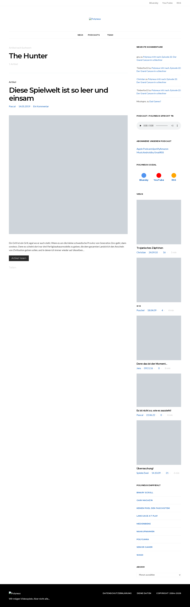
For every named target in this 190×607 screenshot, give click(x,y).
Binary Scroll (145, 492)
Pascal (12, 106)
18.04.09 (151, 310)
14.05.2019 (24, 106)
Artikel (12, 81)
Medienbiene (144, 523)
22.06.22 (150, 414)
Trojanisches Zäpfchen (150, 248)
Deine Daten (144, 593)
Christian (141, 79)
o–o (139, 305)
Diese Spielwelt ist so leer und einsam (58, 94)
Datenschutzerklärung (117, 593)
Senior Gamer (144, 547)
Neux (80, 35)
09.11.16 (148, 368)
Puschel (140, 310)
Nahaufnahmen (145, 531)
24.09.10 (153, 252)
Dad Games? (155, 101)
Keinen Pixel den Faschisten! (153, 508)
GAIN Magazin (145, 500)
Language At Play (147, 516)
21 (167, 472)
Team (110, 35)
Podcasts (94, 35)
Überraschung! (145, 468)
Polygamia (143, 539)
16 (164, 252)
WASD (140, 555)
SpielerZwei (143, 472)
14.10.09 (156, 472)
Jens (139, 368)
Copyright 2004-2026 (168, 593)
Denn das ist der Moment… (152, 363)
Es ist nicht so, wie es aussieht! (154, 410)
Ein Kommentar (41, 106)
